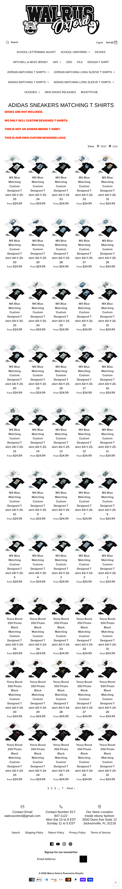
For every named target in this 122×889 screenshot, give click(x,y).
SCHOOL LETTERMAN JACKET (36, 52)
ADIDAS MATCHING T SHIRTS (28, 82)
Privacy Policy (77, 832)
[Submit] (83, 859)
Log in (99, 42)
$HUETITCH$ (89, 92)
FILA (80, 62)
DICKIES (100, 52)
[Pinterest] (70, 844)
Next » (71, 788)
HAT (57, 62)
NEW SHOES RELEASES (60, 92)
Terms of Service (101, 832)
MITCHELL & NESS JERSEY (30, 62)
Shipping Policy (34, 832)
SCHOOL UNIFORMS (75, 52)
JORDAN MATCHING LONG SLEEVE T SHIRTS (84, 72)
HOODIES (32, 92)
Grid (104, 146)
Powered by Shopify (73, 873)
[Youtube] (58, 844)
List (115, 146)
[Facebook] (51, 844)
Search (16, 832)
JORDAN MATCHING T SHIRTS (28, 72)
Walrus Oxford (54, 873)
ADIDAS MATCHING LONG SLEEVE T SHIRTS (84, 82)
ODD (69, 62)
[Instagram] (64, 844)
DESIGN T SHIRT (98, 62)
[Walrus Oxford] (61, 20)
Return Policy (56, 832)
